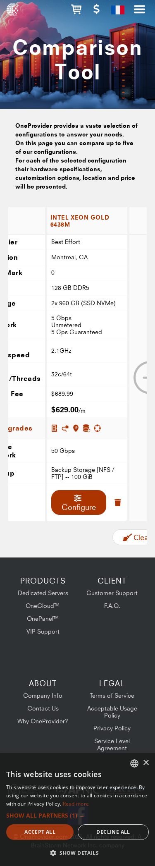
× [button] (146, 763)
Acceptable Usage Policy (112, 712)
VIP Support (43, 631)
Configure (79, 507)
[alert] (77, 809)
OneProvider (13, 12)
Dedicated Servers (43, 592)
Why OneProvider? (42, 721)
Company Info (42, 695)
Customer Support (112, 592)
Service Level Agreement (112, 744)
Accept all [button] (39, 831)
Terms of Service (112, 695)
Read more (76, 803)
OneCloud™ (43, 605)
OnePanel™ (43, 618)
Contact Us (43, 708)
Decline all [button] (113, 831)
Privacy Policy (112, 728)
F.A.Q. (112, 605)
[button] (76, 9)
